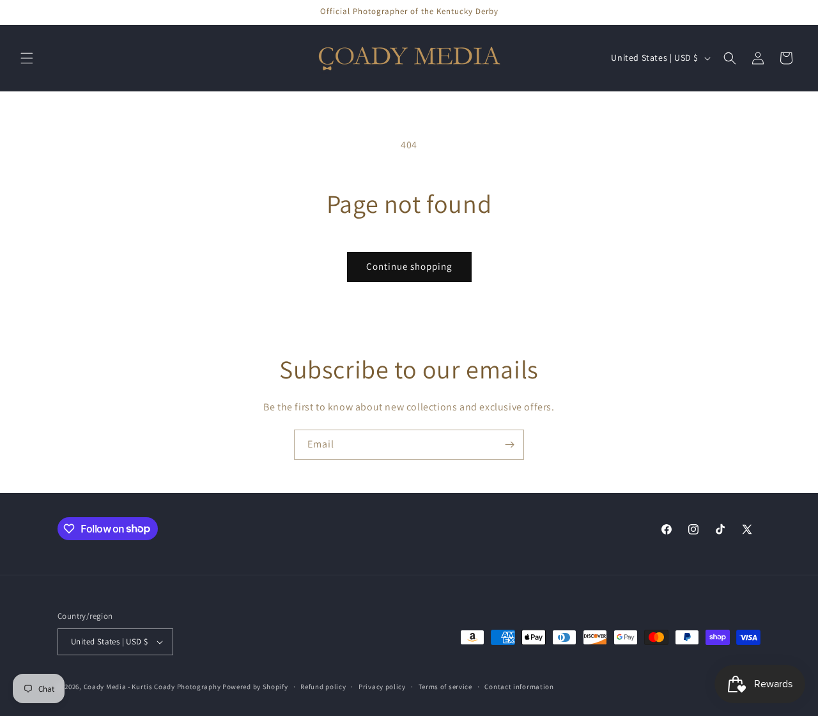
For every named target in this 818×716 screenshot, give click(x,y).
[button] (27, 58)
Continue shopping (409, 266)
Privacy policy (382, 686)
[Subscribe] (509, 445)
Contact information (518, 686)
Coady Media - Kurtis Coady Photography (152, 686)
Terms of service (445, 686)
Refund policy (323, 686)
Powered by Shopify (255, 686)
